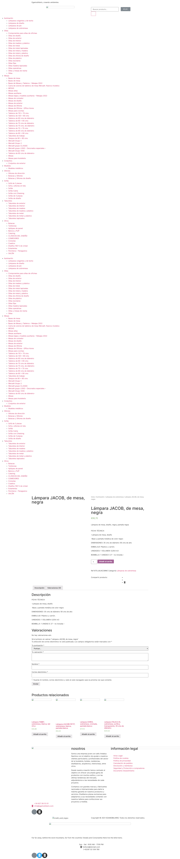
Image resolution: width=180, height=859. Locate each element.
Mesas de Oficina (15, 106)
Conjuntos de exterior (17, 163)
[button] (90, 256)
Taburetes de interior (16, 206)
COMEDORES (13, 238)
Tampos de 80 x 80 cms (18, 138)
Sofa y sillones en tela (17, 186)
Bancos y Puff (13, 231)
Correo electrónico (40, 672)
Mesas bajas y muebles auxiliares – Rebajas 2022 (27, 96)
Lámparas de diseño (16, 23)
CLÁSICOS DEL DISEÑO (17, 236)
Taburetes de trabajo (16, 136)
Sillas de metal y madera (18, 51)
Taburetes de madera (16, 208)
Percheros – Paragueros (17, 251)
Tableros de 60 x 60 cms (18, 121)
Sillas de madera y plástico (19, 43)
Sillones (7, 171)
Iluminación (8, 18)
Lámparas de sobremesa (18, 28)
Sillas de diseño (14, 36)
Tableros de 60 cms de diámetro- (21, 153)
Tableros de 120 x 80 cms (18, 116)
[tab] (39, 588)
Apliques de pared (15, 228)
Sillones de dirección (16, 173)
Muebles (7, 166)
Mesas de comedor (15, 98)
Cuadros (11, 243)
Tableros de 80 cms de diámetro (21, 131)
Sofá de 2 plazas (15, 183)
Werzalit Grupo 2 (15, 143)
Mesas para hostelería (17, 158)
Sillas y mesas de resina (17, 71)
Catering (11, 233)
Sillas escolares (14, 61)
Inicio (93, 497)
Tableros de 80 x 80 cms (18, 133)
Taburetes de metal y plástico (20, 216)
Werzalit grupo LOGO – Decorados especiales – (27, 148)
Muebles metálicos (15, 168)
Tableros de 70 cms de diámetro (21, 123)
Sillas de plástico (15, 58)
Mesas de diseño (15, 101)
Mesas (6, 76)
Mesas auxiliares (14, 93)
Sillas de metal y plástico (18, 53)
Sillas (6, 31)
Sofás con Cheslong (16, 193)
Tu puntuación (38, 645)
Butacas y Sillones (15, 176)
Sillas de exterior (15, 38)
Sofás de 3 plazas (15, 196)
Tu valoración (38, 652)
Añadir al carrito (105, 561)
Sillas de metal (14, 46)
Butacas (11, 223)
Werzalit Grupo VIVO (16, 151)
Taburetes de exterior (16, 203)
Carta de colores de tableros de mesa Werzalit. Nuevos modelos (33, 86)
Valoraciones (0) (54, 588)
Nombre (35, 664)
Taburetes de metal (16, 213)
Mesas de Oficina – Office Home (21, 108)
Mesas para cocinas (16, 111)
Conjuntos (8, 161)
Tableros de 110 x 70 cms (18, 113)
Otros (6, 221)
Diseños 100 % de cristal (18, 246)
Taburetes (8, 201)
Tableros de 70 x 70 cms (18, 128)
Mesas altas (13, 91)
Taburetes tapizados (16, 218)
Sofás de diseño (14, 198)
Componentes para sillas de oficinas (22, 33)
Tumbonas (12, 226)
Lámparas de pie (14, 26)
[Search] (93, 13)
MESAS (11, 88)
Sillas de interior (14, 41)
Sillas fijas (12, 63)
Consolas (12, 241)
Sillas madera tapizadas (17, 66)
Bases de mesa (14, 78)
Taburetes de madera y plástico (20, 211)
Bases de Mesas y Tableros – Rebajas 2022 (25, 83)
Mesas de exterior (15, 103)
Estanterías (12, 248)
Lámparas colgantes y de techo (20, 21)
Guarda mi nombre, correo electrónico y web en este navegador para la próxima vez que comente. (73, 680)
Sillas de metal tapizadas (18, 48)
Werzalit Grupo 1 (14, 141)
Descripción (39, 588)
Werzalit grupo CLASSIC (18, 146)
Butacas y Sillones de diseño (19, 178)
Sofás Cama (13, 191)
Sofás (6, 181)
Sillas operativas (14, 68)
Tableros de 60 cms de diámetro (21, 118)
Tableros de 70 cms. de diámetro (21, 126)
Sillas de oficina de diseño (18, 56)
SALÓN (11, 253)
